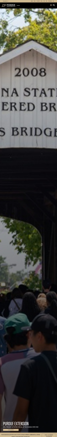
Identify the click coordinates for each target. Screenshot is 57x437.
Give (46, 1)
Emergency (50, 1)
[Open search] (53, 5)
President (38, 1)
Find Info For (5, 1)
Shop (41, 1)
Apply (32, 1)
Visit (44, 1)
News (35, 1)
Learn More (11, 429)
